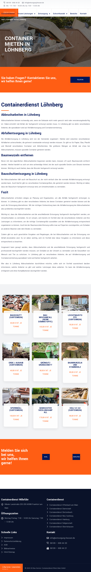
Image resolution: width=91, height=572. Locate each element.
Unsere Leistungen (25, 13)
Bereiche (73, 13)
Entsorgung (43, 13)
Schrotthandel (59, 13)
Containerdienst (8, 13)
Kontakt (83, 13)
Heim (3, 19)
